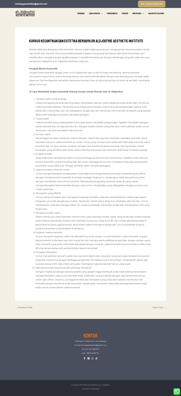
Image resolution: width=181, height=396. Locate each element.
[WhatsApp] (92, 358)
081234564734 (92, 353)
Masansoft (95, 389)
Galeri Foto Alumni (156, 13)
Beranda (81, 13)
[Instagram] (88, 358)
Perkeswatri (112, 13)
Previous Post (23, 307)
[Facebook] (84, 358)
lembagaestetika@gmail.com (94, 345)
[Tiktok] (96, 358)
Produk (125, 13)
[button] (151, 4)
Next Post (159, 307)
